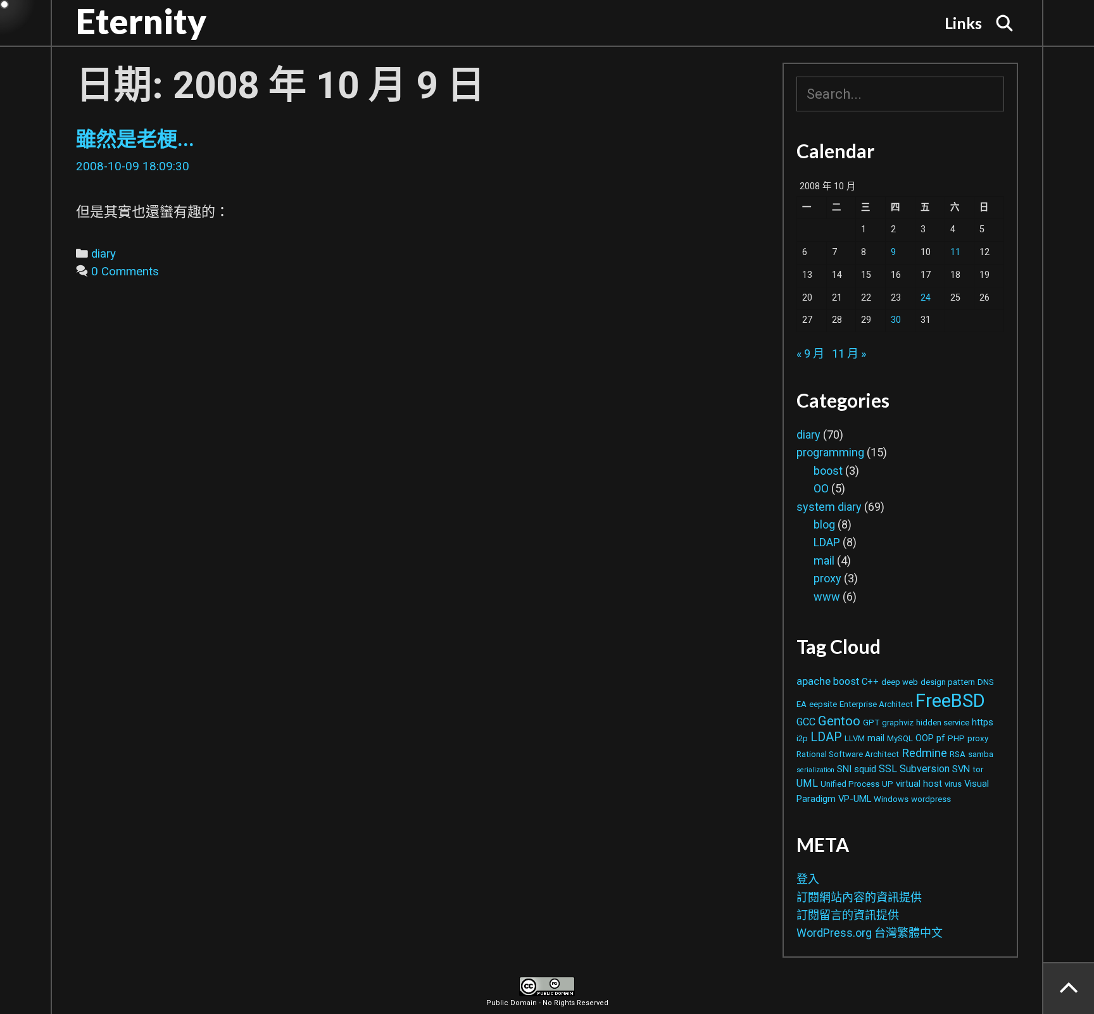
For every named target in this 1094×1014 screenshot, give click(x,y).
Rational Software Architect (847, 754)
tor (977, 769)
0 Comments (125, 272)
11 (955, 252)
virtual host (919, 783)
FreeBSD (950, 700)
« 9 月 (810, 353)
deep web (899, 682)
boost (828, 470)
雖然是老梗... (135, 139)
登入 (807, 879)
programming (830, 452)
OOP (924, 738)
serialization (815, 770)
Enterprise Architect (876, 704)
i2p (802, 738)
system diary (829, 506)
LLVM (855, 738)
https (982, 722)
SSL (888, 769)
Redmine (924, 753)
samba (980, 754)
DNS (986, 682)
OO (821, 488)
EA (801, 704)
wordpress (931, 799)
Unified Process (849, 784)
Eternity (141, 21)
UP (887, 784)
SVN (961, 769)
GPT (871, 722)
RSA (957, 754)
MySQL (900, 738)
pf (940, 738)
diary (103, 254)
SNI (844, 769)
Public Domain (511, 1003)
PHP (956, 738)
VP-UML (854, 798)
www (827, 596)
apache (813, 681)
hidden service (942, 722)
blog (824, 524)
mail (824, 560)
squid (865, 769)
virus (953, 784)
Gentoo (839, 721)
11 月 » (849, 353)
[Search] (1004, 23)
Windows (891, 799)
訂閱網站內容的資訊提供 (859, 897)
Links (963, 22)
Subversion (925, 769)
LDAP (827, 542)
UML (807, 783)
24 (926, 297)
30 (896, 320)
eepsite (823, 704)
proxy (827, 578)
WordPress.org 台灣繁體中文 (869, 932)
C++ (870, 681)
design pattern (948, 682)
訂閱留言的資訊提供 (847, 915)
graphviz (898, 722)
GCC (805, 722)
